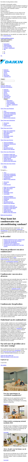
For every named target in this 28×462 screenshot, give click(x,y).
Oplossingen (6, 71)
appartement (18, 350)
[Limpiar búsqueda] (2, 82)
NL (1, 55)
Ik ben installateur (8, 46)
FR (4, 53)
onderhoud (19, 328)
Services (6, 74)
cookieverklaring (7, 35)
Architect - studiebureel (9, 48)
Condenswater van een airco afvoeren (12, 241)
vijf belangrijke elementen (12, 261)
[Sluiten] (6, 170)
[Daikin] (12, 67)
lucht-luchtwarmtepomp (8, 258)
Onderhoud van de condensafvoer (12, 243)
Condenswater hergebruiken (10, 242)
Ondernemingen (7, 45)
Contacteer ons (7, 76)
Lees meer (6, 404)
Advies (5, 72)
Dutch (5, 166)
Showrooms (6, 75)
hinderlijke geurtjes (16, 288)
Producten (6, 69)
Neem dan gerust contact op (9, 351)
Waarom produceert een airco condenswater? (14, 239)
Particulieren (6, 44)
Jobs (5, 49)
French (5, 167)
